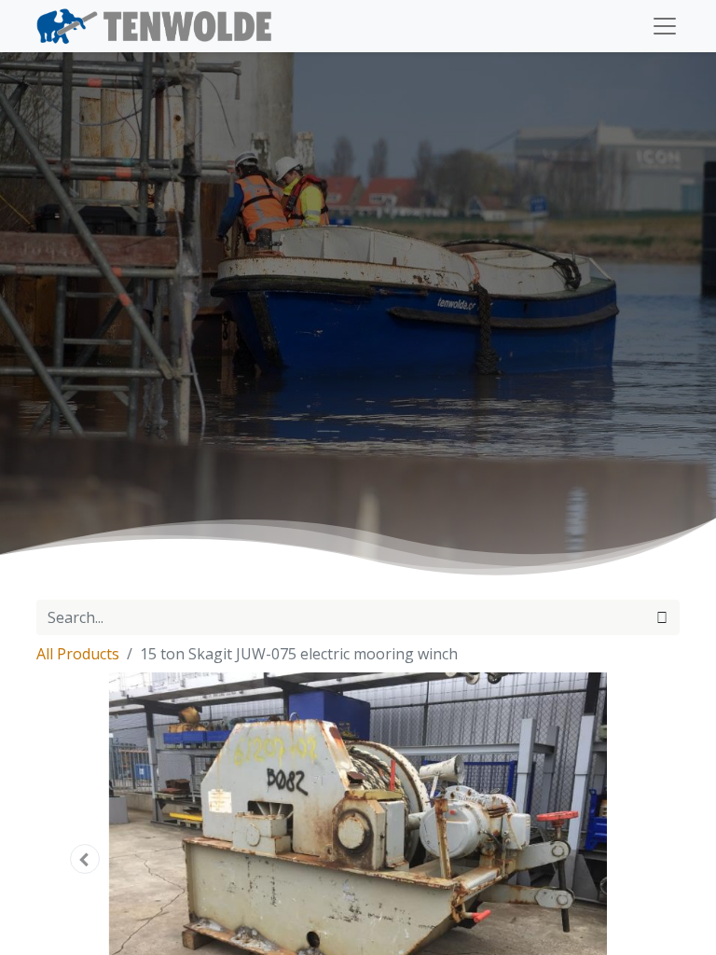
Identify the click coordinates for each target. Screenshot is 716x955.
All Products (77, 654)
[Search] (662, 617)
